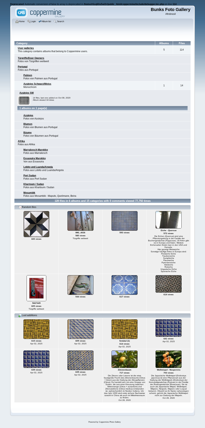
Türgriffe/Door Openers (31, 58)
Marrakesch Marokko (35, 149)
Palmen (27, 75)
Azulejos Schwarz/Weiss (37, 83)
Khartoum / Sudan (33, 184)
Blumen (27, 124)
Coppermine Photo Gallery (110, 422)
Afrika (21, 141)
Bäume (27, 132)
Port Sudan (29, 175)
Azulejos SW (26, 92)
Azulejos (28, 115)
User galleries (26, 48)
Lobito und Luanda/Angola (38, 167)
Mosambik (29, 192)
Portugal (22, 66)
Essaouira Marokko (34, 158)
